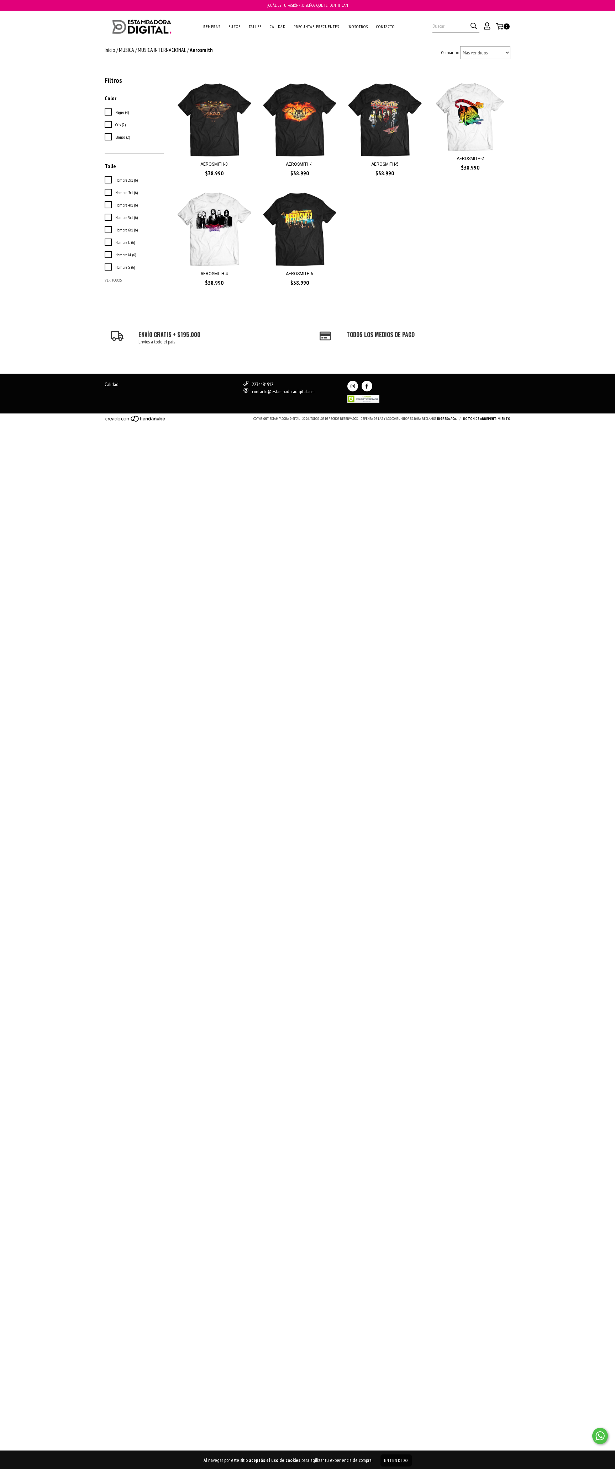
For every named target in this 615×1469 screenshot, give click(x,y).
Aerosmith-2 (470, 158)
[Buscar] (473, 26)
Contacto (385, 26)
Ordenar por (450, 52)
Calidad (277, 26)
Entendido (396, 1460)
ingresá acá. (447, 418)
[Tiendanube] (136, 420)
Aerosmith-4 (214, 273)
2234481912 (262, 384)
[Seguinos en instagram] (352, 386)
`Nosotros (357, 26)
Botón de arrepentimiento (486, 418)
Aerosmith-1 (299, 164)
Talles (255, 26)
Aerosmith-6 (299, 273)
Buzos (234, 26)
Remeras (211, 26)
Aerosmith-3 (214, 164)
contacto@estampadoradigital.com (283, 391)
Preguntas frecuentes (316, 26)
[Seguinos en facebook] (367, 386)
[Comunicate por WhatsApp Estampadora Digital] (600, 1436)
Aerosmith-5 (385, 164)
